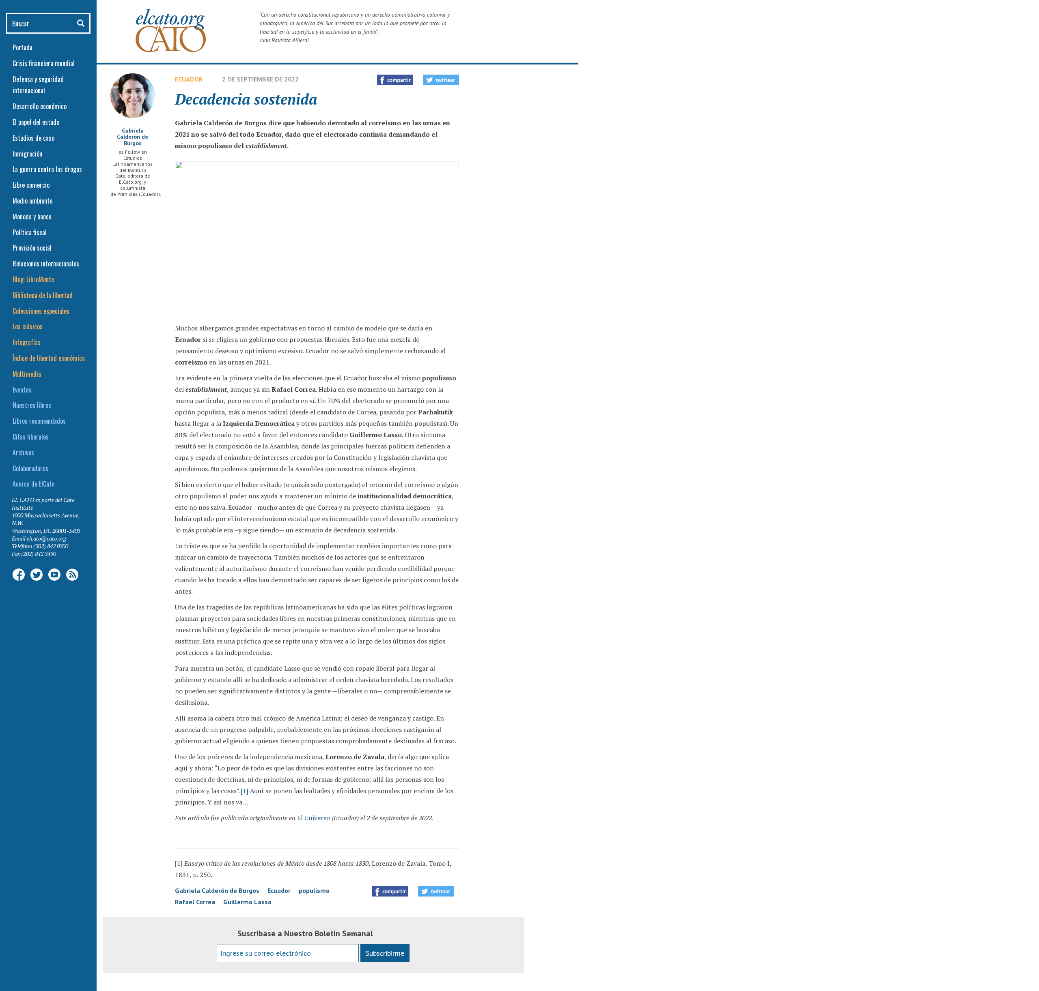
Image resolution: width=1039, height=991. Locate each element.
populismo (314, 890)
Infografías (27, 342)
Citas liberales (31, 437)
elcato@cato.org (46, 538)
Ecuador (189, 79)
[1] (244, 790)
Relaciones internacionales (46, 263)
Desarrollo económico (40, 106)
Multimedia (27, 374)
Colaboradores (30, 468)
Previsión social (32, 248)
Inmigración (27, 154)
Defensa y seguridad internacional (38, 85)
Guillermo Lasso (247, 902)
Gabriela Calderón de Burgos (132, 137)
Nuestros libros (32, 405)
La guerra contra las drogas (47, 169)
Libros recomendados (39, 421)
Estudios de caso (33, 138)
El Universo (313, 817)
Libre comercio (31, 185)
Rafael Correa (195, 902)
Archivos (23, 452)
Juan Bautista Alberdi (284, 40)
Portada (22, 47)
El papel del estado (36, 122)
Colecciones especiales (41, 311)
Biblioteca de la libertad (43, 295)
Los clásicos (28, 326)
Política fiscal (30, 232)
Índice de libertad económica (49, 358)
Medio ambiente (32, 201)
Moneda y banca (32, 216)
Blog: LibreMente (33, 279)
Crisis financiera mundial (44, 63)
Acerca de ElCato (33, 484)
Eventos (22, 390)
